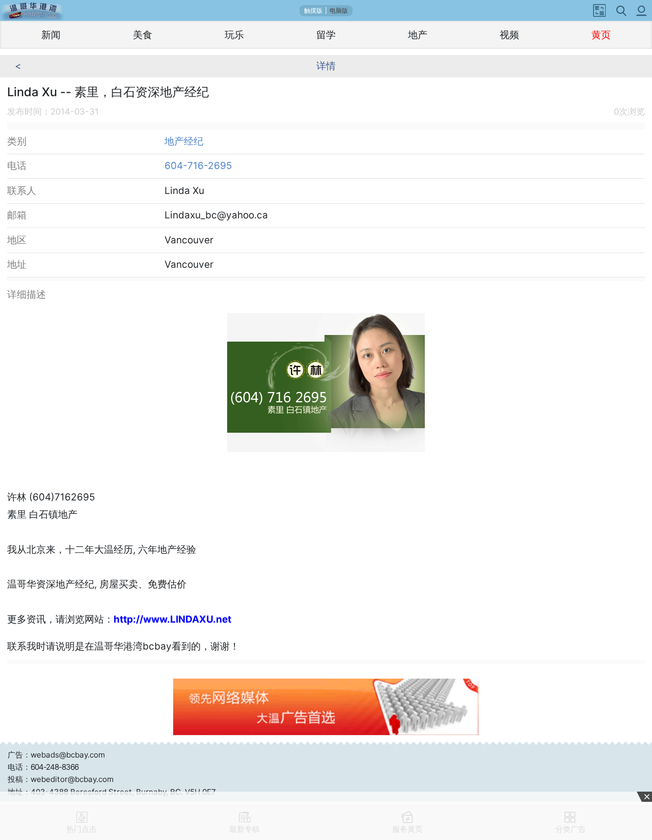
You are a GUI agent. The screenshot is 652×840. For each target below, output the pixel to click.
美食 (142, 35)
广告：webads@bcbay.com (56, 755)
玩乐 (234, 35)
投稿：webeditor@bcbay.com (61, 779)
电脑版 (339, 11)
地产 (417, 35)
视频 (509, 35)
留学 (326, 35)
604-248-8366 (54, 767)
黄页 (601, 35)
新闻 (51, 35)
